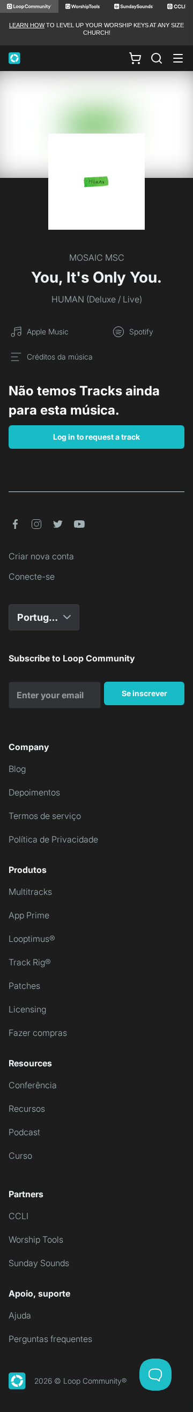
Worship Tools (36, 1239)
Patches (24, 985)
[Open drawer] (178, 58)
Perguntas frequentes (50, 1338)
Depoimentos (34, 792)
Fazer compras (38, 1032)
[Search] (156, 58)
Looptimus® (32, 938)
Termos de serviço (45, 815)
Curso (20, 1155)
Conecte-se (32, 576)
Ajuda (20, 1315)
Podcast (24, 1132)
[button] (15, 524)
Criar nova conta (41, 556)
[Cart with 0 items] (135, 57)
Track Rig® (30, 962)
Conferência (33, 1085)
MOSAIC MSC (96, 257)
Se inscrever (144, 693)
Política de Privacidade (53, 839)
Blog (17, 768)
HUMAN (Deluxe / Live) (96, 299)
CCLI (18, 1216)
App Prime (29, 915)
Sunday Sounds (39, 1263)
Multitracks (30, 891)
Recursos (27, 1108)
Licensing (27, 1009)
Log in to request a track (96, 436)
